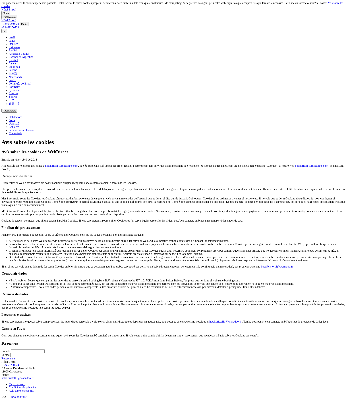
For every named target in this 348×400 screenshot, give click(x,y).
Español (13, 60)
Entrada (5, 351)
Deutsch (13, 43)
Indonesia (14, 66)
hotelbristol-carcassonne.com (61, 165)
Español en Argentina (21, 56)
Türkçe (13, 96)
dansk (12, 40)
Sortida (5, 354)
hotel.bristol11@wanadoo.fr (277, 266)
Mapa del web (17, 384)
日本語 (13, 73)
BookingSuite (19, 396)
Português (14, 86)
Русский (14, 90)
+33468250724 (10, 365)
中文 (11, 100)
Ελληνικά (14, 47)
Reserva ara (8, 358)
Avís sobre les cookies (21, 390)
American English (19, 53)
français (13, 63)
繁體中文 (14, 103)
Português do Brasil (20, 83)
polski (12, 80)
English (13, 50)
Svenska (13, 93)
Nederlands (15, 77)
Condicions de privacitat (22, 387)
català (12, 37)
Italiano (13, 69)
